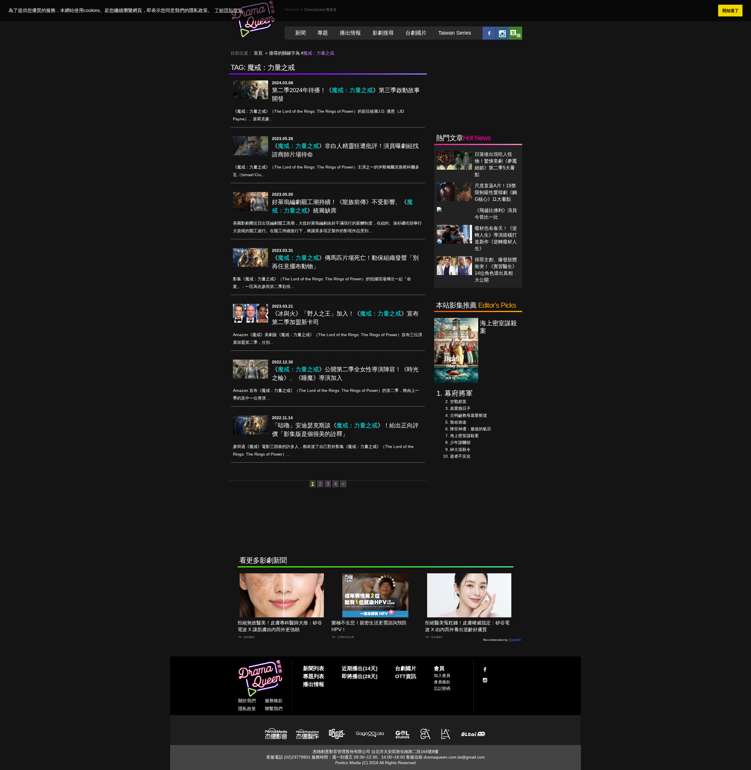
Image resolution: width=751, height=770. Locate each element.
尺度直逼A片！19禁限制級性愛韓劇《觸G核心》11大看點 (496, 192)
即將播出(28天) (360, 676)
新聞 (300, 33)
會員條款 (442, 682)
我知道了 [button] (730, 10)
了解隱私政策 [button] (228, 10)
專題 (322, 33)
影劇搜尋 (383, 33)
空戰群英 (458, 401)
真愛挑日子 (460, 408)
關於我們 (247, 700)
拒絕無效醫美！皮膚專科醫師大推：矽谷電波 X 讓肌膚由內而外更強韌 (280, 626)
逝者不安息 (460, 456)
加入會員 (442, 675)
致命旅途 (458, 422)
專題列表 (313, 676)
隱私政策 (247, 708)
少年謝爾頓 (460, 442)
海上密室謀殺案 (464, 435)
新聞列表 (313, 668)
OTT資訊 (405, 676)
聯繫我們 (274, 708)
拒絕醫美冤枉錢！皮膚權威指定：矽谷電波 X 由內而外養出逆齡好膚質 (467, 626)
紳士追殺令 (460, 449)
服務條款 (274, 700)
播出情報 (350, 33)
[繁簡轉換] (515, 33)
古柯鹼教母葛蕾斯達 (468, 415)
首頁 (258, 52)
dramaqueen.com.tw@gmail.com (454, 757)
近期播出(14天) (360, 668)
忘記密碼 (442, 688)
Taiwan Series (454, 33)
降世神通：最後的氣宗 (470, 429)
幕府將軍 (458, 393)
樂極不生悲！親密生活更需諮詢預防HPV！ (369, 626)
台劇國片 (416, 33)
